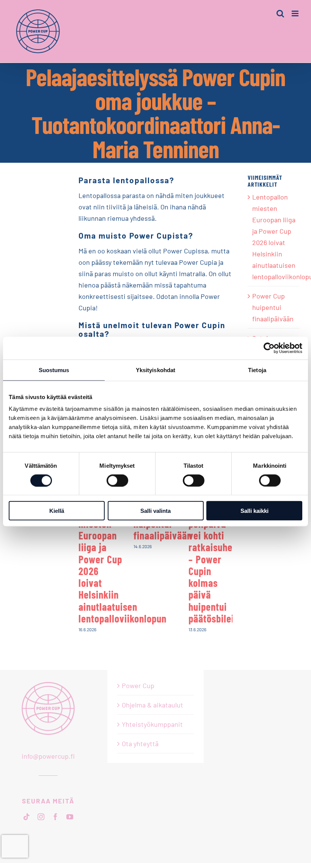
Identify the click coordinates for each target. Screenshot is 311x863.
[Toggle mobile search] (280, 13)
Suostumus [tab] (54, 369)
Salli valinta (155, 511)
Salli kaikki (254, 511)
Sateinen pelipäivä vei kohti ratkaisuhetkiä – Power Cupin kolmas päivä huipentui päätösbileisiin (218, 565)
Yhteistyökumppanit (152, 724)
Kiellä (56, 511)
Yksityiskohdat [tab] (155, 369)
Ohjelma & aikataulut (152, 705)
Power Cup (138, 685)
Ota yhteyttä (140, 743)
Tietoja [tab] (257, 369)
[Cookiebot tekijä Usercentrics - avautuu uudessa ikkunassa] (269, 348)
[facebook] (55, 816)
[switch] (117, 480)
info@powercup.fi (48, 756)
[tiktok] (26, 816)
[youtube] (69, 816)
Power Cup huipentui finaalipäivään (273, 307)
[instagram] (41, 816)
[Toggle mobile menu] (296, 13)
